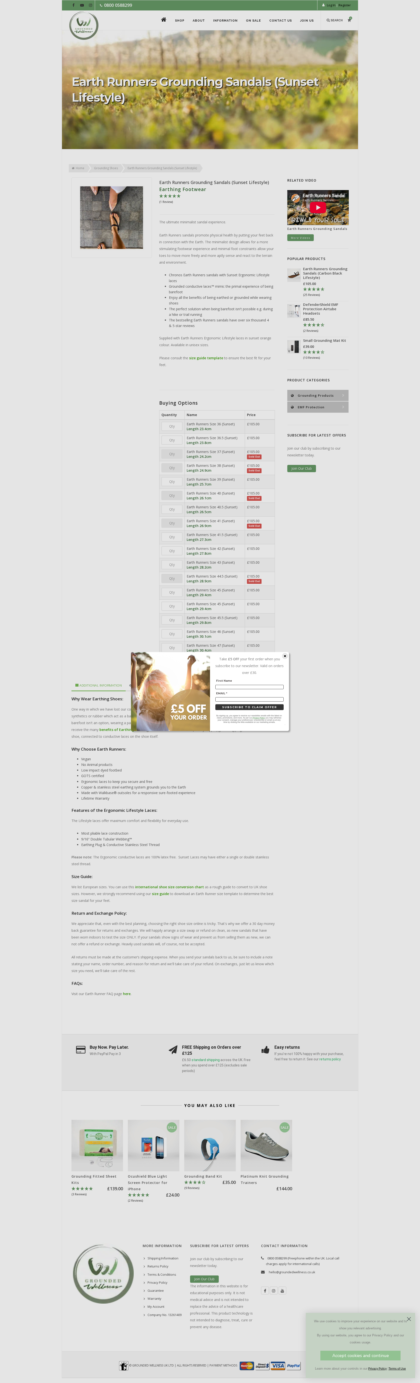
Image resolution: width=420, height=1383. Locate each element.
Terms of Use (397, 1368)
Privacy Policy (377, 1368)
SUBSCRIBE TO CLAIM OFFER (249, 707)
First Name (224, 680)
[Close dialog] (409, 1319)
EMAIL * (221, 693)
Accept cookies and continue (360, 1355)
